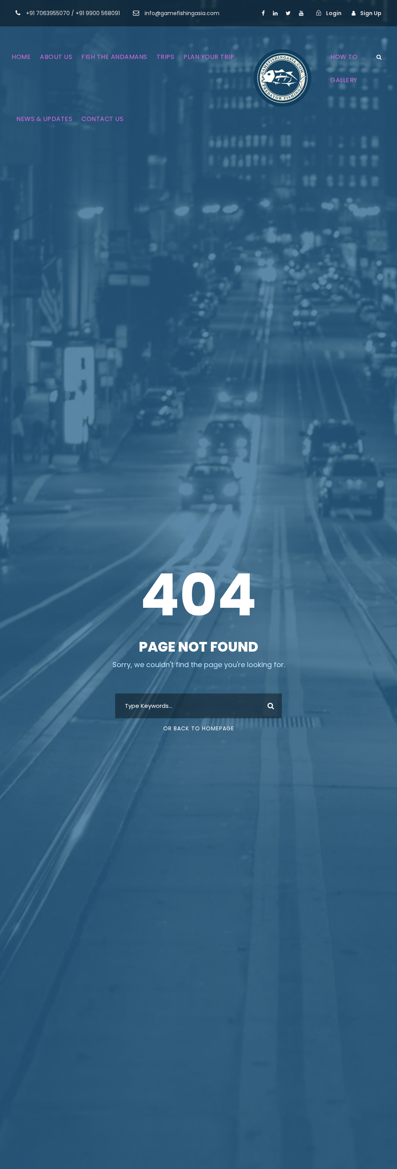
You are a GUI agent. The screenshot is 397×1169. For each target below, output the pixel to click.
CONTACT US (102, 118)
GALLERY (343, 80)
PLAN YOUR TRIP (208, 56)
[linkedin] (275, 13)
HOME (21, 56)
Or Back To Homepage (198, 728)
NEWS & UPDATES (44, 118)
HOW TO (343, 56)
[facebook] (263, 13)
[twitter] (288, 13)
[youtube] (301, 13)
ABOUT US (56, 56)
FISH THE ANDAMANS (114, 56)
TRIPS (165, 56)
